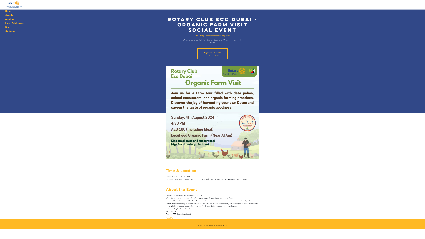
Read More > (171, 218)
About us (9, 19)
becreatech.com (221, 225)
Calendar (9, 15)
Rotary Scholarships (14, 23)
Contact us (10, 31)
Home (8, 11)
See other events (212, 55)
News (7, 27)
